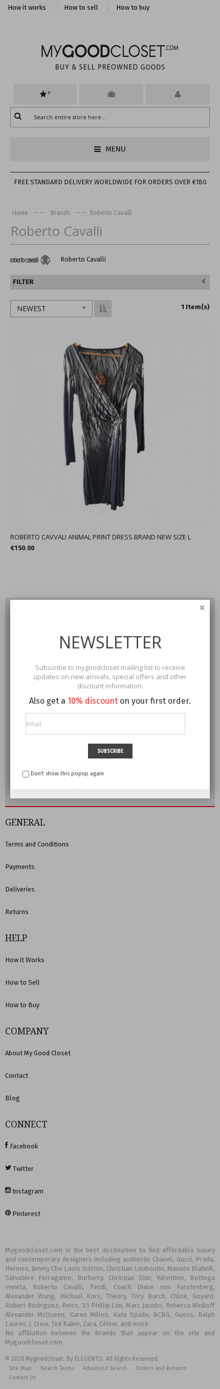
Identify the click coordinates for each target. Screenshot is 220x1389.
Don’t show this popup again (67, 773)
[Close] (202, 607)
